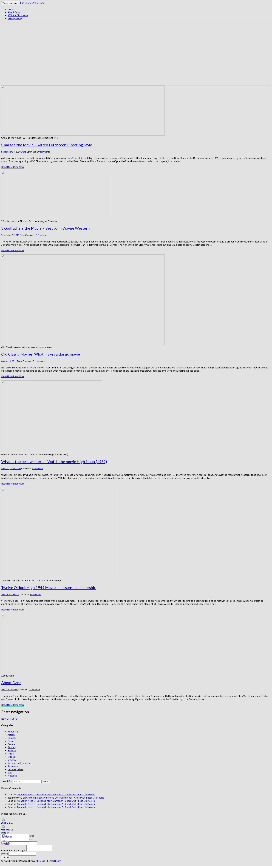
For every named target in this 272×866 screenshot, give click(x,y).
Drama (11, 744)
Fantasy (12, 747)
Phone (4, 853)
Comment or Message (13, 850)
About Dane (14, 12)
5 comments (39, 361)
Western (12, 775)
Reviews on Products (19, 763)
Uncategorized (15, 769)
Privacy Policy (15, 18)
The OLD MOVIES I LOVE (32, 2)
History (12, 750)
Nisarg (57, 860)
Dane (23, 151)
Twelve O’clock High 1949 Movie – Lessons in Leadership (48, 587)
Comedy (12, 737)
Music (11, 753)
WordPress (38, 860)
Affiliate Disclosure (18, 15)
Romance (13, 766)
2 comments (37, 468)
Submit (6, 857)
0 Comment (41, 235)
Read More (12, 166)
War (10, 772)
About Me (13, 731)
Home (11, 9)
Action (11, 734)
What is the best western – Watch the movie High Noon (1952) (54, 461)
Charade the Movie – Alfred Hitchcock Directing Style (46, 144)
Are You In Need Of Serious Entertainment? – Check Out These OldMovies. (56, 794)
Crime (11, 741)
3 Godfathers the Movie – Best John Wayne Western (45, 228)
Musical (12, 756)
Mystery (12, 759)
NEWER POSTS (9, 718)
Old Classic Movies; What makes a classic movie (40, 354)
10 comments (43, 151)
